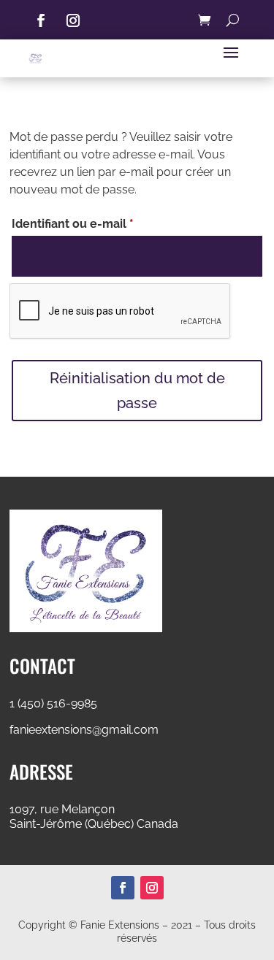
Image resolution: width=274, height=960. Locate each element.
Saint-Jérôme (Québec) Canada (93, 824)
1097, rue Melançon (62, 809)
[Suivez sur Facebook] (41, 20)
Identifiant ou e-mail (104, 223)
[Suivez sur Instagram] (73, 20)
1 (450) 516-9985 (53, 703)
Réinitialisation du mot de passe (137, 390)
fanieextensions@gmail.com (84, 730)
